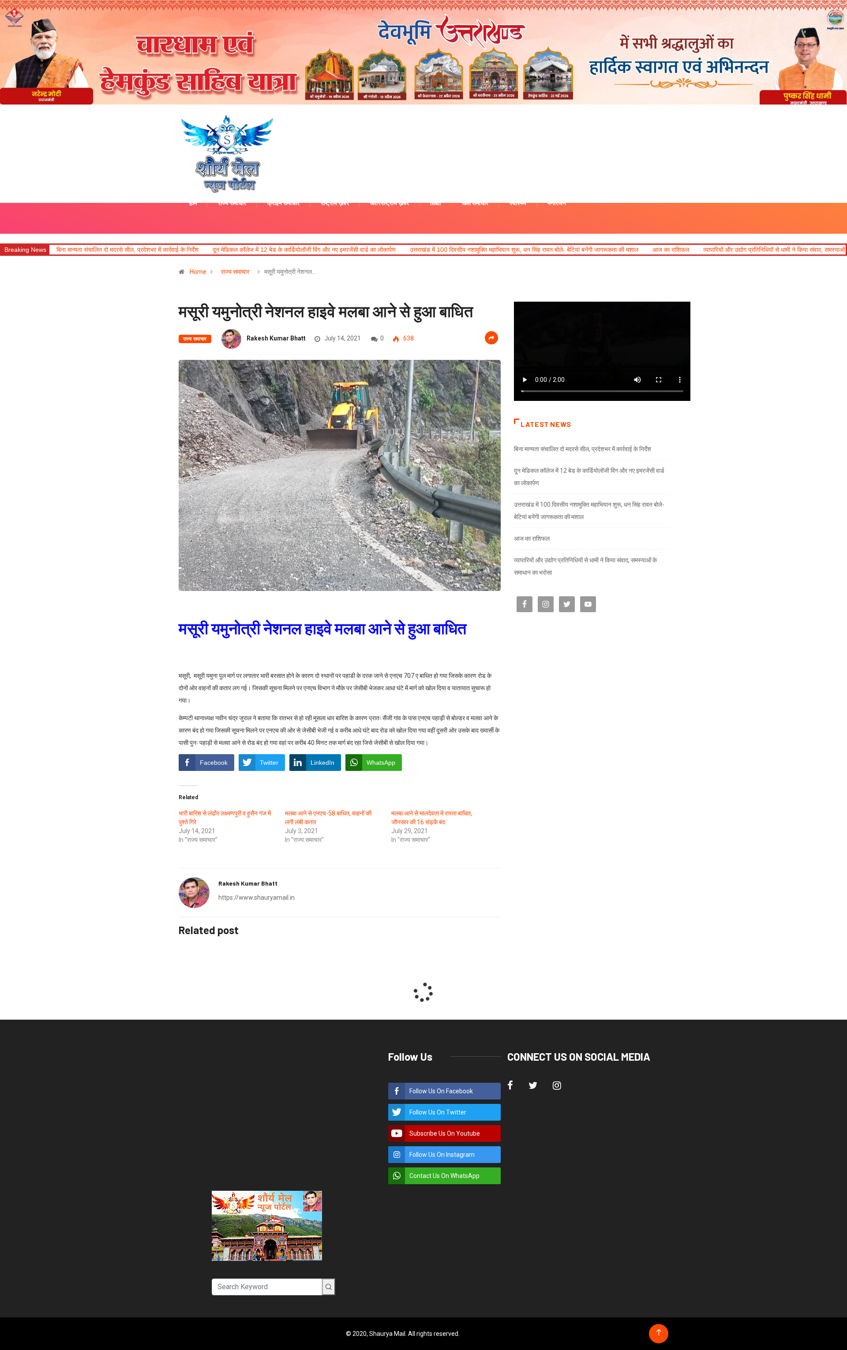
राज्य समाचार (235, 271)
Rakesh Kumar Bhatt (276, 338)
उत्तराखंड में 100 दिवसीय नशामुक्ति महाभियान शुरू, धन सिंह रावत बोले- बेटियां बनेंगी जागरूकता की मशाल (524, 249)
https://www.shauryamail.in (256, 897)
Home (198, 271)
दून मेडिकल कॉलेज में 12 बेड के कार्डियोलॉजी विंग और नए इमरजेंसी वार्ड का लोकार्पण (304, 249)
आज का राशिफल (670, 249)
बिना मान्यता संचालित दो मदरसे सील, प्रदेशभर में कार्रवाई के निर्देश (127, 249)
